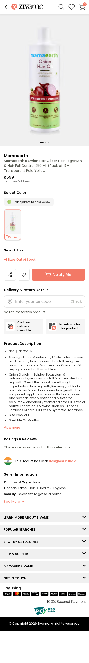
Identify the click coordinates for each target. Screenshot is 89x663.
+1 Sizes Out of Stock (19, 260)
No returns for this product (69, 326)
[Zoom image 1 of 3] (44, 79)
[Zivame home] (27, 7)
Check (76, 301)
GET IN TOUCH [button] (16, 578)
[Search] (61, 7)
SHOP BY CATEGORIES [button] (22, 542)
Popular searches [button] (20, 529)
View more (12, 427)
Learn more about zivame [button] (27, 517)
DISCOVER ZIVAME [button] (19, 566)
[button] (6, 7)
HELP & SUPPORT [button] (17, 554)
